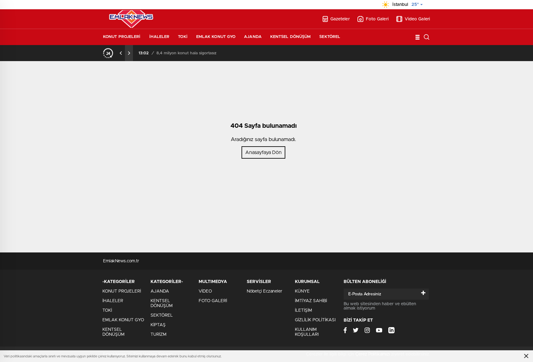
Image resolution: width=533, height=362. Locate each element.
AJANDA (253, 37)
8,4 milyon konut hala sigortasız (186, 53)
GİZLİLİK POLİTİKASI (315, 320)
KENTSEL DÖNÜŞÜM (290, 37)
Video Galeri (417, 19)
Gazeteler (340, 19)
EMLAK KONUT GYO (216, 37)
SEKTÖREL (329, 37)
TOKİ (182, 37)
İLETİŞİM (303, 310)
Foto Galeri (377, 19)
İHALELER (159, 37)
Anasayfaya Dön (263, 152)
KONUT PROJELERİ (122, 37)
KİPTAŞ (158, 325)
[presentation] (121, 53)
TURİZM (159, 334)
